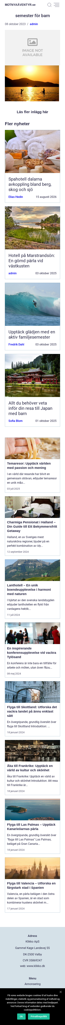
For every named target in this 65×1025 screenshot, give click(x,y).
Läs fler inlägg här (32, 112)
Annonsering (33, 984)
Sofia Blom (15, 421)
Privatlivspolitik (39, 1016)
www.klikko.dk (36, 966)
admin (34, 24)
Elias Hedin (15, 197)
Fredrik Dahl (16, 344)
